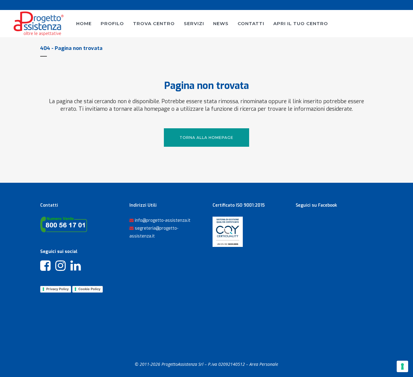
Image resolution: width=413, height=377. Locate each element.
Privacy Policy (57, 289)
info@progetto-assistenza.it (162, 220)
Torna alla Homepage (206, 137)
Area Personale (263, 364)
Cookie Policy (89, 289)
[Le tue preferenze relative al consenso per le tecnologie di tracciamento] (402, 366)
